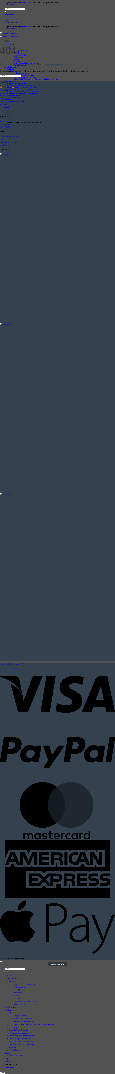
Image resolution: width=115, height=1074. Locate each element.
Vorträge (16, 61)
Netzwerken (4, 127)
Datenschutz (13, 664)
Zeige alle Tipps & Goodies (19, 83)
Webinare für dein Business (23, 75)
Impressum (4, 664)
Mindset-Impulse (15, 97)
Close (3, 1073)
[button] (6, 41)
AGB (21, 664)
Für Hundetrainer (10, 978)
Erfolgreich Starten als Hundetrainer (23, 91)
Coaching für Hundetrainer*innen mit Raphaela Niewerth (35, 79)
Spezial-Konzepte (20, 55)
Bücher (2, 99)
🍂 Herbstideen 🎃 (7, 87)
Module (16, 59)
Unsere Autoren (19, 1004)
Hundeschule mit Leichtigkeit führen (23, 93)
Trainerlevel (8, 975)
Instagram (7, 154)
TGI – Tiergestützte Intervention (24, 1001)
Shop (6, 103)
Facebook (7, 324)
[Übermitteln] (5, 11)
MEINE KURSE (10, 23)
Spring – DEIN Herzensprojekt (25, 51)
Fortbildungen (9, 69)
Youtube (7, 494)
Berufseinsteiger (10, 1007)
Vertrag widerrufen (57, 964)
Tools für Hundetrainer (8, 121)
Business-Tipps (5, 124)
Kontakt (7, 99)
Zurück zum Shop (11, 126)
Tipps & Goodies (10, 81)
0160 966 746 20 (26, 3)
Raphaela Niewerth (16, 101)
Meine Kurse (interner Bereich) (11, 136)
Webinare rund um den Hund (24, 77)
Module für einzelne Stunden (10, 96)
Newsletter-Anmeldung (8, 142)
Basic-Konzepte (19, 53)
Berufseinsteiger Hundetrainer (20, 89)
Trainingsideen (14, 1047)
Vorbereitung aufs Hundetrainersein (23, 87)
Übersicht (12, 981)
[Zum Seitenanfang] (1, 961)
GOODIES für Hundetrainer (20, 85)
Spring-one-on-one (20, 73)
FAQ (2, 139)
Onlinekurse (18, 57)
